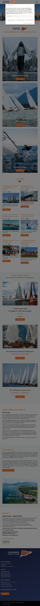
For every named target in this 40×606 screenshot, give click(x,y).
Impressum (31, 13)
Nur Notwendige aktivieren (21, 20)
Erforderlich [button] (10, 16)
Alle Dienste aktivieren (29, 20)
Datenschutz (25, 13)
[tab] (20, 16)
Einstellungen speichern (11, 20)
